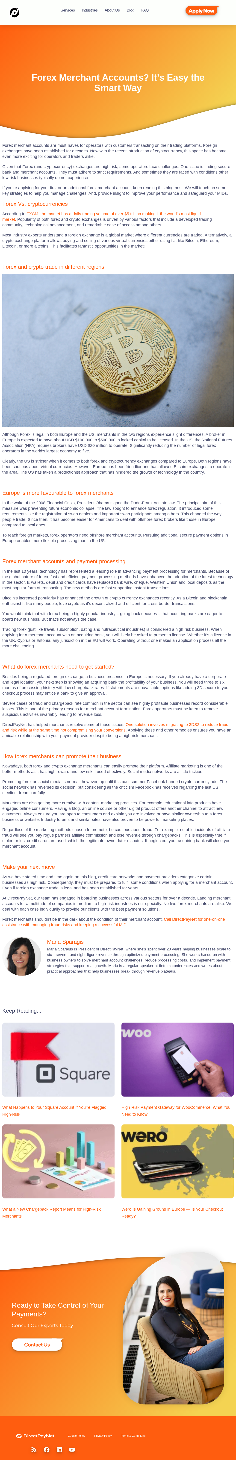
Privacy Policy (103, 1435)
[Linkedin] (59, 1449)
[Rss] (34, 1449)
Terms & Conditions (133, 1435)
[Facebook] (46, 1449)
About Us (112, 10)
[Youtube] (72, 1449)
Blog (130, 10)
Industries (90, 10)
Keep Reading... (21, 1011)
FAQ (145, 10)
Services (68, 10)
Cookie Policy (76, 1435)
